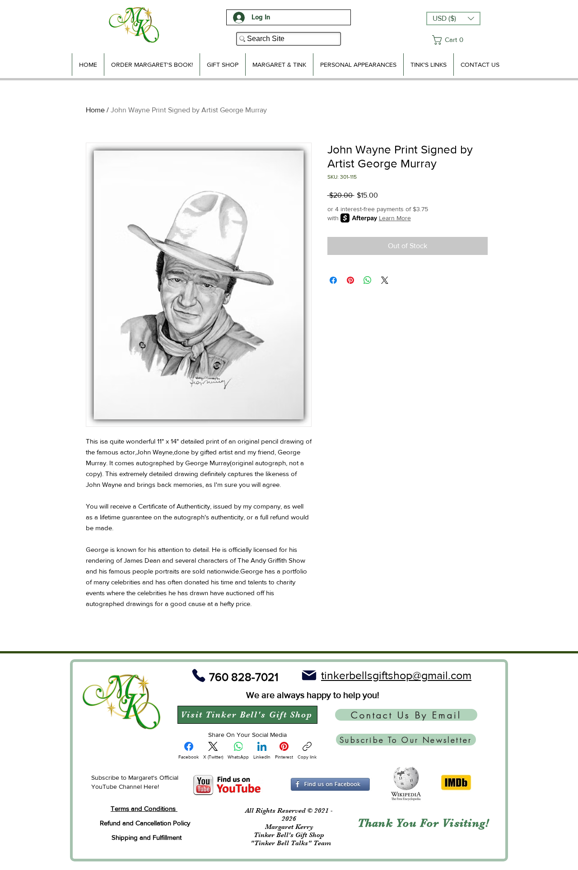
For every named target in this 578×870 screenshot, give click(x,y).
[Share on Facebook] (333, 280)
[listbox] (453, 18)
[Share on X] (384, 280)
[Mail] (308, 675)
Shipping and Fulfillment (147, 837)
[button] (453, 18)
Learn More (395, 218)
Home (95, 110)
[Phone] (198, 675)
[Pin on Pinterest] (350, 280)
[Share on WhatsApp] (367, 280)
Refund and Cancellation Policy (145, 823)
